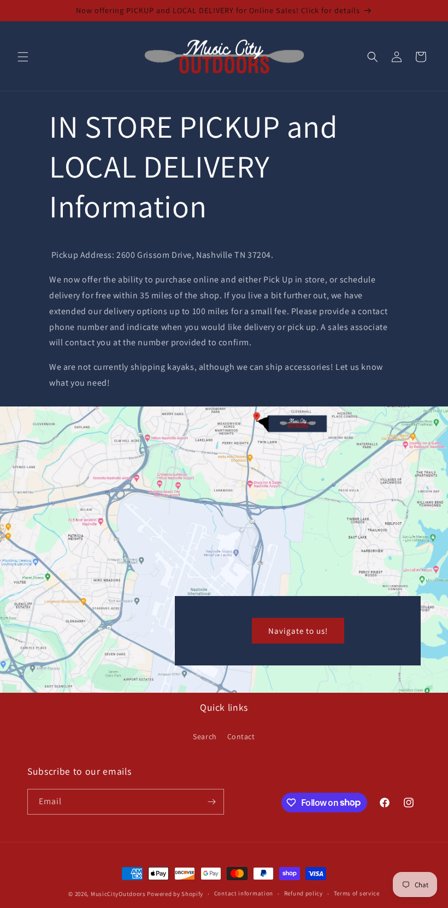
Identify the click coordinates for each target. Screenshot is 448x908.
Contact (241, 736)
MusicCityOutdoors (118, 894)
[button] (23, 57)
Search (205, 736)
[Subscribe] (211, 802)
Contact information (243, 893)
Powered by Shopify (175, 894)
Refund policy (303, 893)
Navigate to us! (298, 630)
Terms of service (357, 893)
